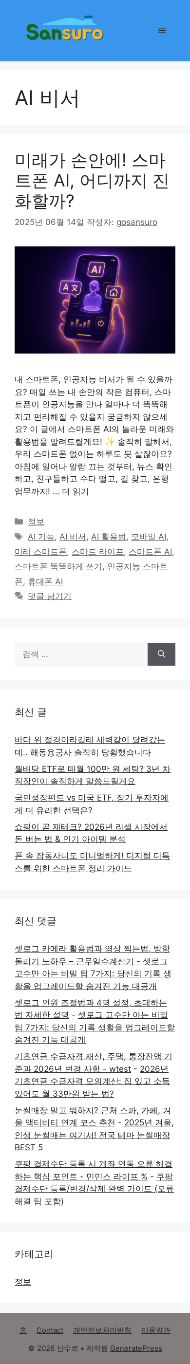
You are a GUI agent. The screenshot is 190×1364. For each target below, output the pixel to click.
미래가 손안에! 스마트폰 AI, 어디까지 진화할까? (92, 180)
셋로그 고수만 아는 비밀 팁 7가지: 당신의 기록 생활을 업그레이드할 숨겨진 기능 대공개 (93, 973)
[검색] (161, 654)
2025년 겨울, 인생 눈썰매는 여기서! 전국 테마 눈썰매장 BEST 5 (94, 1135)
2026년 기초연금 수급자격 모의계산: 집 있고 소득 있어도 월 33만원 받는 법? (92, 1081)
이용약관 (156, 1330)
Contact (50, 1330)
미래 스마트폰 (41, 552)
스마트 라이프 (98, 552)
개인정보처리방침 (102, 1330)
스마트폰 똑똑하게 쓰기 (58, 566)
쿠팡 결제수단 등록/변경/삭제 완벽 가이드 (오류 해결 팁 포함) (94, 1189)
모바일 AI (148, 537)
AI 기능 (41, 537)
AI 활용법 (108, 537)
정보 (36, 521)
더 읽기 (75, 491)
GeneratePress (136, 1348)
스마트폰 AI (150, 552)
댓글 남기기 (50, 596)
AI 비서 (72, 537)
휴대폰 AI (45, 581)
